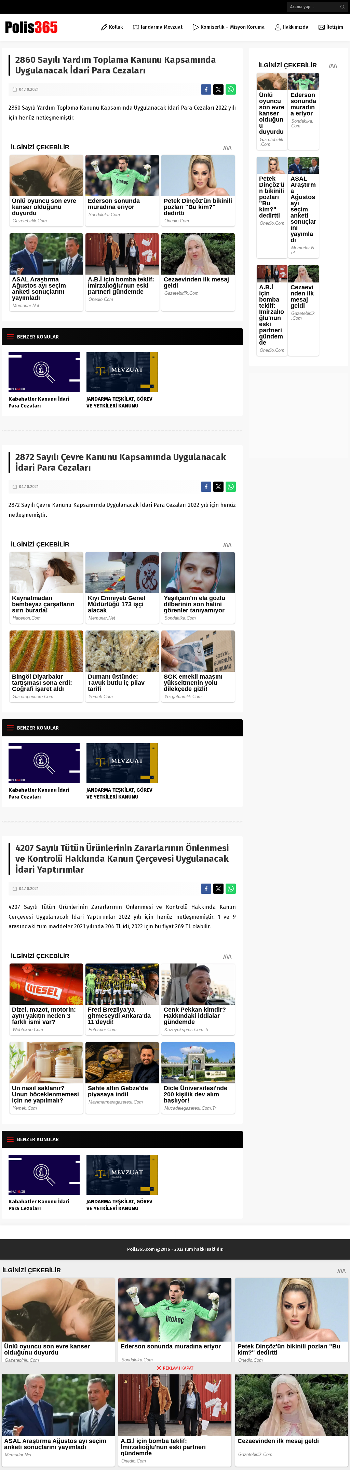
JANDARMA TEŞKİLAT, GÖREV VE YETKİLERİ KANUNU (119, 402)
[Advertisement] (298, 415)
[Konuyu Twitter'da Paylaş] (218, 89)
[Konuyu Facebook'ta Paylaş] (206, 89)
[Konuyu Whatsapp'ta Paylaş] (231, 89)
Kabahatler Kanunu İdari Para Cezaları (39, 402)
